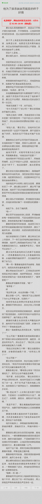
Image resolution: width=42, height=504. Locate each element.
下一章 (36, 488)
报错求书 (32, 3)
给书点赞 (26, 3)
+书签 (26, 488)
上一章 (5, 488)
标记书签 (21, 3)
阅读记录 (37, 3)
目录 (15, 488)
